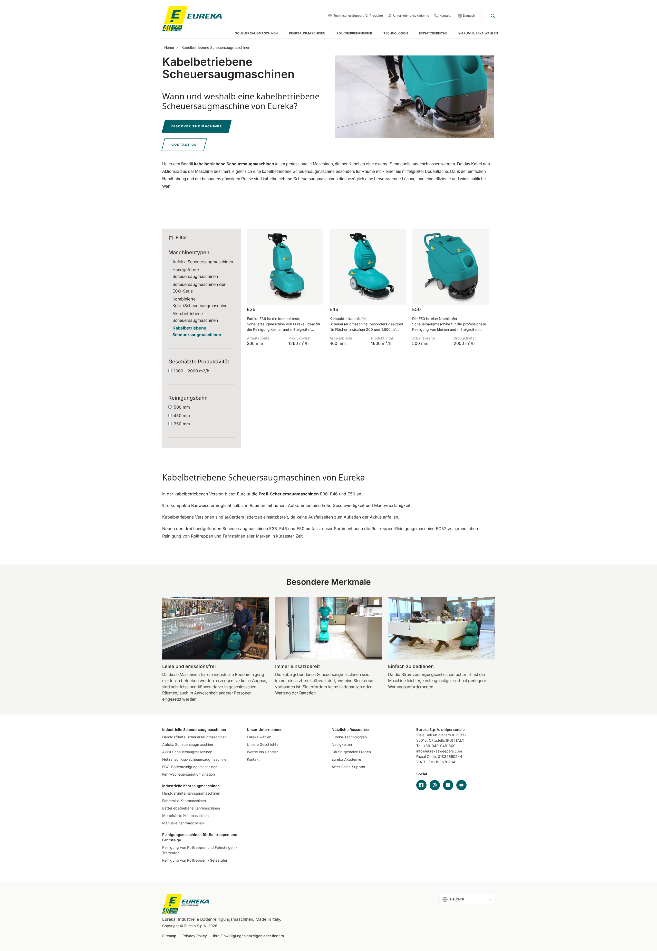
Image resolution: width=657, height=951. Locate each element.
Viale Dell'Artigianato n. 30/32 (442, 735)
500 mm (182, 407)
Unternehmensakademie (411, 15)
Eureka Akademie (346, 759)
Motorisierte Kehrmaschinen (185, 815)
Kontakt (445, 15)
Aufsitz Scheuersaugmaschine (187, 744)
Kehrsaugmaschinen (307, 33)
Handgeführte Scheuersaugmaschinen (194, 737)
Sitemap (169, 936)
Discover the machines (196, 126)
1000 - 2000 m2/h (191, 370)
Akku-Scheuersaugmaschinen (187, 752)
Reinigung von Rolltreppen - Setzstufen (195, 860)
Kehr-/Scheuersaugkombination (188, 774)
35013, (422, 740)
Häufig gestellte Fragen (351, 752)
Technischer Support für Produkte (358, 15)
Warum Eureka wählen (478, 33)
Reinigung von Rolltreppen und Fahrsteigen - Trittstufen (199, 850)
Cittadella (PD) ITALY (447, 740)
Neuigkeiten (342, 744)
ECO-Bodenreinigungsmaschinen (189, 767)
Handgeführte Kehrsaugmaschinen (191, 793)
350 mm (182, 423)
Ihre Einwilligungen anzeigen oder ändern (248, 936)
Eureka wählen (259, 737)
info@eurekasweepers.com (439, 751)
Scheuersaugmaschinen (256, 33)
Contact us (184, 145)
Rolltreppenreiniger (354, 33)
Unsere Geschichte (262, 744)
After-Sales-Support (348, 767)
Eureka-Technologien (349, 737)
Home (169, 47)
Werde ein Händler (262, 752)
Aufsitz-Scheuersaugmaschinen (202, 261)
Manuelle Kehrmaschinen (183, 823)
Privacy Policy (194, 936)
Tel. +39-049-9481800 (436, 745)
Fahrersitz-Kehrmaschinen (184, 800)
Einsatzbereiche (433, 33)
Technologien (395, 33)
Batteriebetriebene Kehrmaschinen (191, 808)
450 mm (182, 415)
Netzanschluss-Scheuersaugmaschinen (195, 759)
